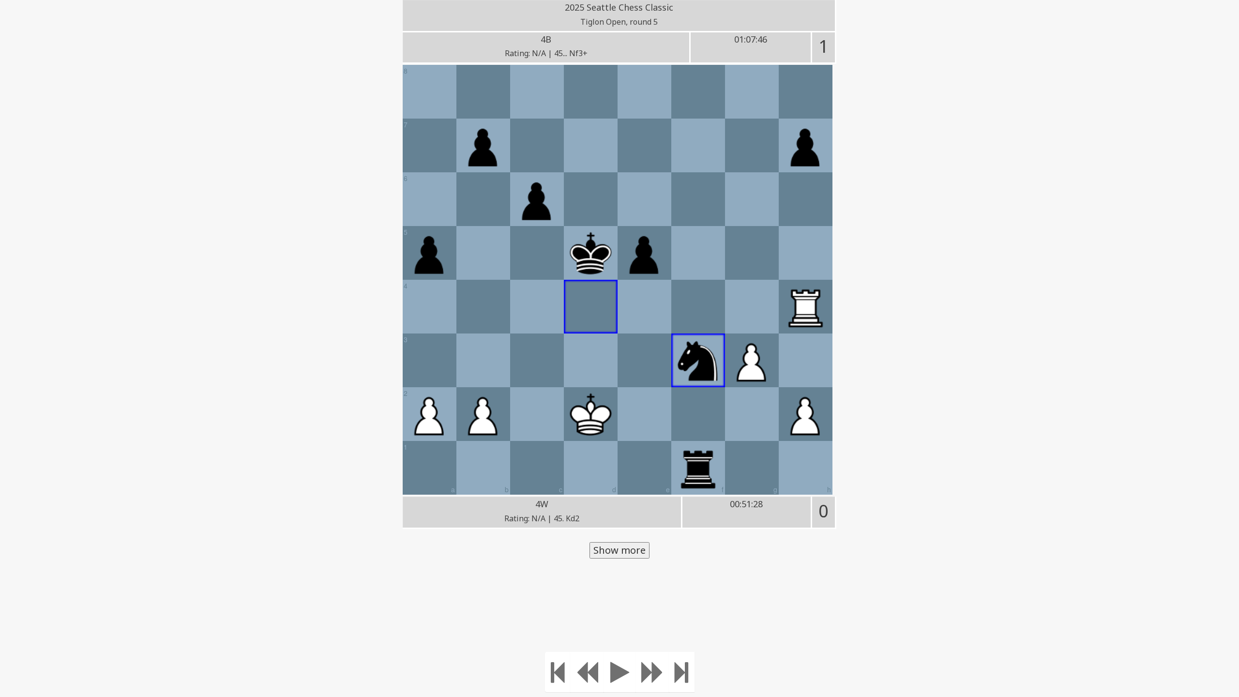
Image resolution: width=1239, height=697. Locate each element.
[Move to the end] (682, 672)
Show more (619, 550)
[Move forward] (652, 672)
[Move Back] (587, 672)
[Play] (620, 672)
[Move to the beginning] (558, 672)
